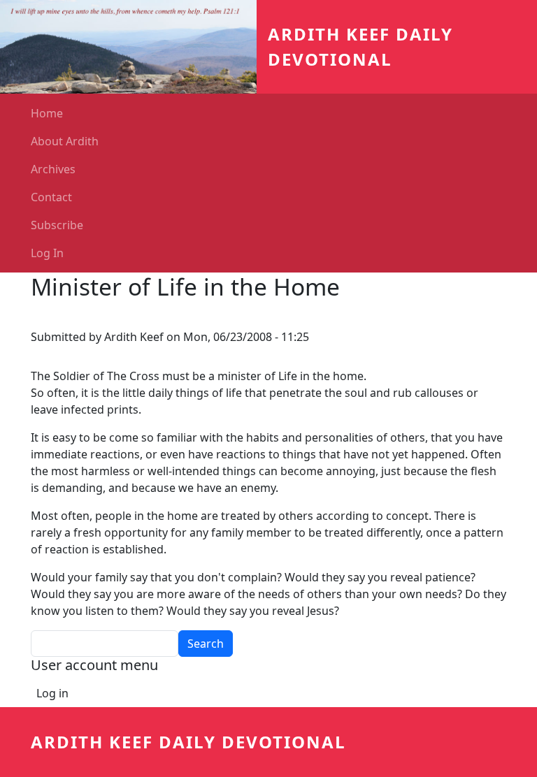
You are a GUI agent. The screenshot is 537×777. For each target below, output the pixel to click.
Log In (47, 253)
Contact (51, 197)
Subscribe (57, 225)
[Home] (134, 47)
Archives (53, 169)
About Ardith (65, 141)
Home (47, 113)
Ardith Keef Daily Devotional (188, 741)
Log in (52, 693)
